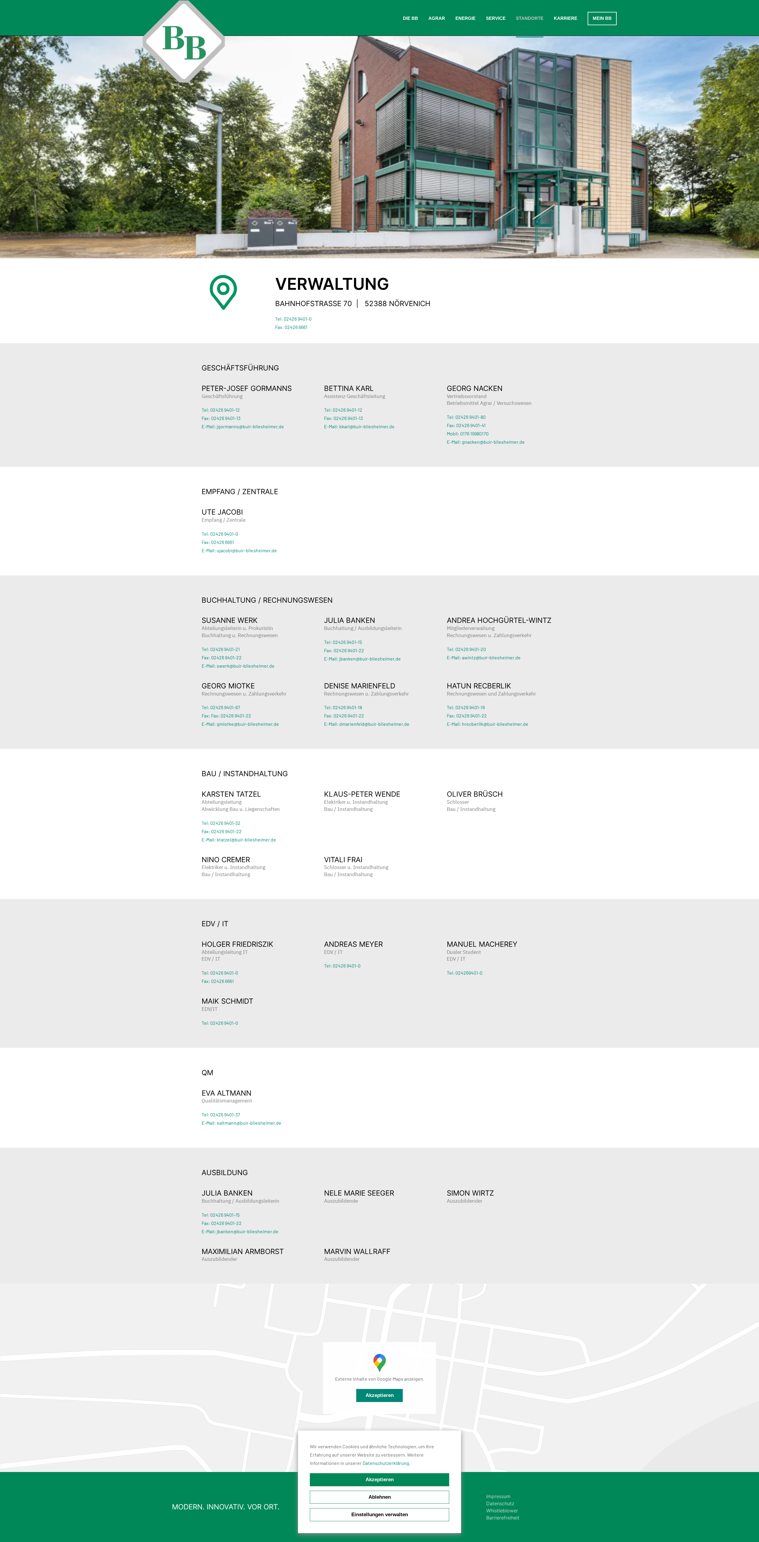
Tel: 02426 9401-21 (221, 649)
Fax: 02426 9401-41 (466, 425)
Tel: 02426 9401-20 (466, 649)
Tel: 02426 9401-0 (293, 319)
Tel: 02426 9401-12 (221, 410)
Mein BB (602, 18)
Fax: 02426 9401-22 (222, 657)
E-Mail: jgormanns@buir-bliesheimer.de (243, 426)
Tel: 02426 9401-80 (466, 417)
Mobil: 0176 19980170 (468, 433)
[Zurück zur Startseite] (183, 41)
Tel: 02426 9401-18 (343, 707)
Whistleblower (502, 1511)
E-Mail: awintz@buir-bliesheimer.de (484, 657)
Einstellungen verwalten (379, 1514)
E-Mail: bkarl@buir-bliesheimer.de (359, 426)
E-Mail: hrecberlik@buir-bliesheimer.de (487, 724)
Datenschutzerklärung (386, 1463)
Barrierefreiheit (502, 1518)
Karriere (565, 18)
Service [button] (496, 18)
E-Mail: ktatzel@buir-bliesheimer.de (239, 839)
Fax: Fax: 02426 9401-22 (226, 715)
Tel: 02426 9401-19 (466, 707)
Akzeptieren (380, 1395)
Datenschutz (500, 1503)
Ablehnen (380, 1497)
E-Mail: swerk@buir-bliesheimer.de (238, 666)
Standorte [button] (529, 18)
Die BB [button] (410, 18)
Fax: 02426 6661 (291, 327)
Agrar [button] (436, 18)
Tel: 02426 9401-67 (221, 707)
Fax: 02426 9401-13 (221, 418)
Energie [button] (465, 18)
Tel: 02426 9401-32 (221, 823)
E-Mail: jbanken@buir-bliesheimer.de (362, 658)
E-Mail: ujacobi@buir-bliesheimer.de (239, 550)
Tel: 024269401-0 (464, 973)
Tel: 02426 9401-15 (343, 642)
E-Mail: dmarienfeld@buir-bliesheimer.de (366, 724)
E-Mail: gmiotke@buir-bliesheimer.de (240, 724)
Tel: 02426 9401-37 (221, 1114)
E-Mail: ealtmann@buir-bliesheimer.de (241, 1123)
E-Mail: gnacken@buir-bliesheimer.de (486, 442)
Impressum (498, 1496)
